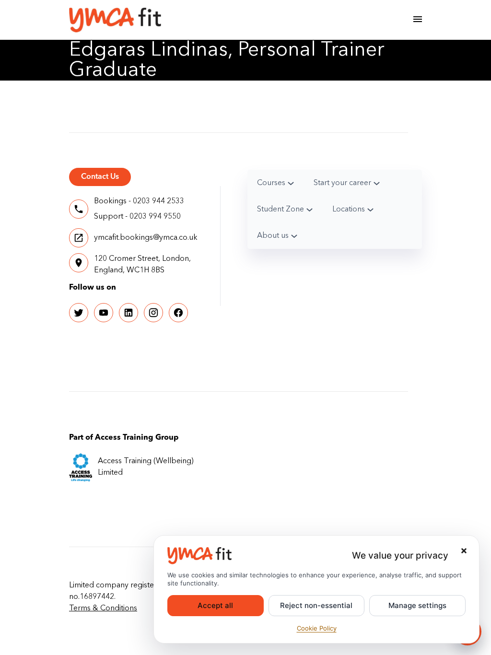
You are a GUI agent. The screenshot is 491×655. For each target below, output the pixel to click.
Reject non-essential (316, 605)
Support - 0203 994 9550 (137, 217)
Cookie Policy (317, 628)
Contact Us (100, 177)
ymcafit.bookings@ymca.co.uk (146, 238)
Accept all (215, 605)
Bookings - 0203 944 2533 (139, 201)
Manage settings (417, 605)
